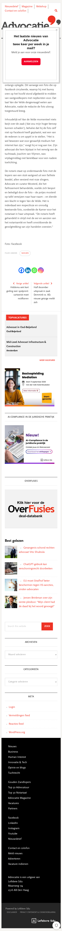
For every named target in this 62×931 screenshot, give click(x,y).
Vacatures (13, 803)
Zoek (48, 626)
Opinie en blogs (17, 767)
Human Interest (17, 757)
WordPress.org (17, 732)
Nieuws (25, 253)
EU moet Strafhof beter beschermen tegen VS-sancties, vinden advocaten (36, 585)
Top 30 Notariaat (17, 793)
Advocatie (31, 23)
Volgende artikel (41, 284)
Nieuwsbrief (11, 6)
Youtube (12, 833)
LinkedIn (13, 823)
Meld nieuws (15, 853)
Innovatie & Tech (17, 762)
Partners (12, 808)
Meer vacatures (47, 360)
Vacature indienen (18, 864)
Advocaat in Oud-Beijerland (21, 327)
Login (12, 707)
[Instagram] (41, 270)
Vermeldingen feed (19, 715)
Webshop (41, 6)
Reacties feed (16, 724)
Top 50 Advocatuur (18, 787)
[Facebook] (21, 270)
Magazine (27, 6)
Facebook (13, 818)
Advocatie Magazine (19, 798)
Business (13, 752)
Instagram (14, 828)
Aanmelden (31, 61)
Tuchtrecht (14, 773)
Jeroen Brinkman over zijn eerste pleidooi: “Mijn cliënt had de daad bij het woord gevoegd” (37, 602)
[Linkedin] (28, 270)
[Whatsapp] (34, 270)
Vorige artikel (22, 284)
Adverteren (14, 859)
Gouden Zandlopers (19, 782)
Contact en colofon (15, 11)
